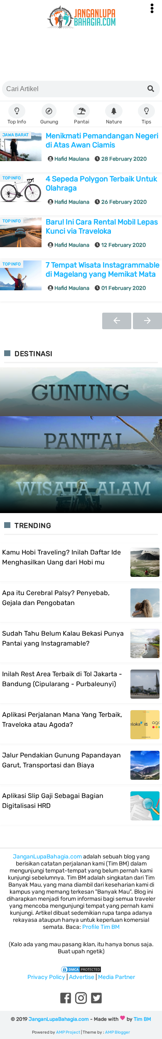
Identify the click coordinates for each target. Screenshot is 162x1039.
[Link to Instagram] (81, 1003)
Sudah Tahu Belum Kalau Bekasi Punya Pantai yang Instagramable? (63, 638)
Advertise (81, 977)
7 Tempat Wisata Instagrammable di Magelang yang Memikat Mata (103, 269)
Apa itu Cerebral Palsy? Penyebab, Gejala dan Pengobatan (56, 598)
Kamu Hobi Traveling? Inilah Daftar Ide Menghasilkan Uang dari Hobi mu (61, 557)
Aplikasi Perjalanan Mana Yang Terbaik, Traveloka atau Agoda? (62, 719)
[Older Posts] (147, 321)
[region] (81, 56)
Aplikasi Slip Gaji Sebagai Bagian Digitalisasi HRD (52, 801)
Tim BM (142, 1019)
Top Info (11, 178)
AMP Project (68, 1032)
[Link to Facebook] (66, 1003)
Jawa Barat (15, 135)
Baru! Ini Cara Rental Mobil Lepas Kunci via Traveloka (102, 226)
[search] (151, 89)
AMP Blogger (117, 1032)
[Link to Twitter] (96, 1003)
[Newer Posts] (116, 321)
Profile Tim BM (101, 927)
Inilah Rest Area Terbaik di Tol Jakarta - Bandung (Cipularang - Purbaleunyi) (62, 679)
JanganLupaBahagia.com (47, 856)
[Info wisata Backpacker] (81, 17)
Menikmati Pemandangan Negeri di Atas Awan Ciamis (102, 140)
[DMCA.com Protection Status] (81, 969)
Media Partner (116, 977)
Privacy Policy (46, 977)
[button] (152, 8)
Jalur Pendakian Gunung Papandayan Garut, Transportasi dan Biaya (61, 760)
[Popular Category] (81, 392)
